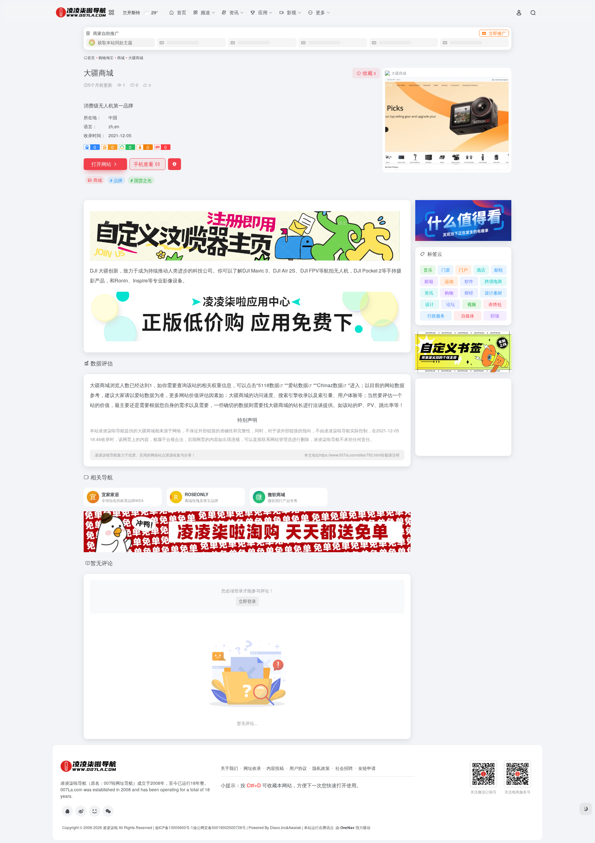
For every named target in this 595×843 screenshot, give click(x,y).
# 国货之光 (141, 180)
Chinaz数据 (330, 385)
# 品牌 (116, 180)
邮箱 (429, 281)
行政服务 (436, 315)
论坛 (450, 304)
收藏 (369, 72)
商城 (121, 57)
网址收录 (252, 768)
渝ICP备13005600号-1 (174, 827)
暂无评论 (101, 563)
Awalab (295, 827)
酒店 (481, 270)
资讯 (429, 293)
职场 (495, 315)
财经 (469, 293)
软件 (469, 281)
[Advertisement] (463, 417)
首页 (91, 57)
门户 (463, 270)
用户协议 (298, 768)
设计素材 (493, 293)
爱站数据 (298, 385)
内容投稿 (275, 768)
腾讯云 (328, 827)
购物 (449, 293)
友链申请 (367, 768)
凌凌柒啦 (110, 827)
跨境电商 (493, 281)
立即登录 (247, 601)
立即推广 (497, 33)
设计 (429, 304)
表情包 (494, 304)
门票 (445, 270)
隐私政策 (321, 768)
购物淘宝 (106, 57)
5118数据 (268, 385)
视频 (471, 304)
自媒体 (467, 315)
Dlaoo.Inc (278, 827)
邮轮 (498, 270)
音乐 (428, 270)
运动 (449, 281)
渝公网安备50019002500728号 (219, 827)
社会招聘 (344, 768)
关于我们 (229, 768)
